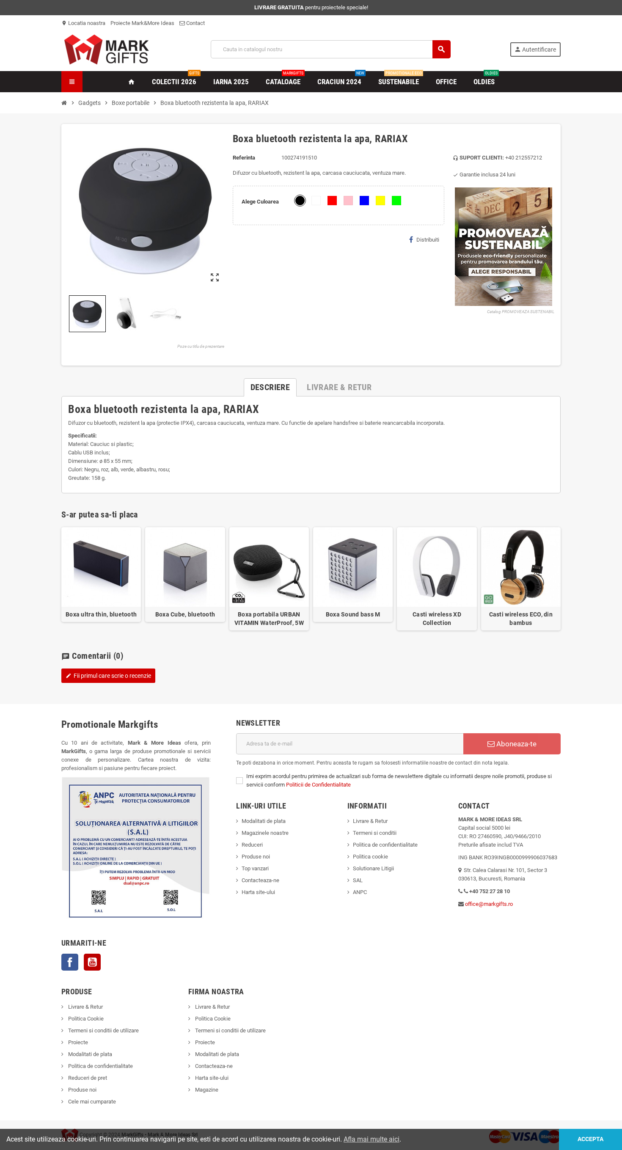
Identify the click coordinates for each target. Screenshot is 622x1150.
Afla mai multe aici (371, 1139)
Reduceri (252, 845)
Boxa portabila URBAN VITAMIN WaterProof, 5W (269, 618)
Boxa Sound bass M (353, 614)
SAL (358, 880)
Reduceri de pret (87, 1078)
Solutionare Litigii (373, 868)
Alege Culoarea (260, 201)
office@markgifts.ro (489, 904)
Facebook (69, 962)
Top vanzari (255, 868)
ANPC (360, 892)
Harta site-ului (258, 892)
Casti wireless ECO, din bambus (521, 618)
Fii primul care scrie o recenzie (108, 675)
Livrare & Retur (370, 821)
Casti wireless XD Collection (437, 618)
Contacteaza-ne (260, 880)
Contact (195, 23)
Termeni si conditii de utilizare (103, 1030)
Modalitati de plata (264, 821)
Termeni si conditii (374, 833)
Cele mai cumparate (91, 1101)
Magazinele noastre (265, 833)
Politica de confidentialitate (385, 845)
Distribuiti (427, 240)
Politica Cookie (85, 1018)
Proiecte (77, 1042)
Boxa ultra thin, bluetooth (101, 614)
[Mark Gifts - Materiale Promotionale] (106, 49)
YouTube (92, 962)
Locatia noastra (83, 23)
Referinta (244, 157)
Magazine (206, 1090)
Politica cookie (370, 856)
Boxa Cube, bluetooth (185, 614)
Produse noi (256, 856)
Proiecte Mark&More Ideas (142, 23)
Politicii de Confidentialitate (318, 784)
